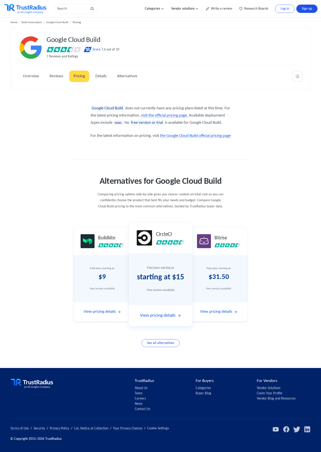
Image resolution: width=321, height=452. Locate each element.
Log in (285, 8)
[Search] (92, 8)
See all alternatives (160, 343)
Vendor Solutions (268, 388)
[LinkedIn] (307, 429)
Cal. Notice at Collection (91, 428)
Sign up (307, 8)
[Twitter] (296, 429)
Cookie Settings (158, 428)
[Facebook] (286, 429)
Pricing (79, 76)
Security (39, 428)
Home (13, 22)
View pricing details (100, 312)
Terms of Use (19, 428)
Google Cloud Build (57, 22)
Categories (152, 8)
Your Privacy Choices (127, 428)
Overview (31, 76)
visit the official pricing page (164, 115)
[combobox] (72, 8)
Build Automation (32, 22)
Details (101, 76)
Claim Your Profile (269, 393)
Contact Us (142, 409)
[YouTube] (275, 429)
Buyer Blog (203, 393)
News (138, 404)
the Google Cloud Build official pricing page (195, 136)
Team (139, 393)
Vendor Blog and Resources (276, 398)
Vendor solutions (183, 8)
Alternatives (127, 76)
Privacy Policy (59, 428)
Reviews (56, 76)
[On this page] (297, 76)
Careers (140, 398)
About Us (141, 388)
